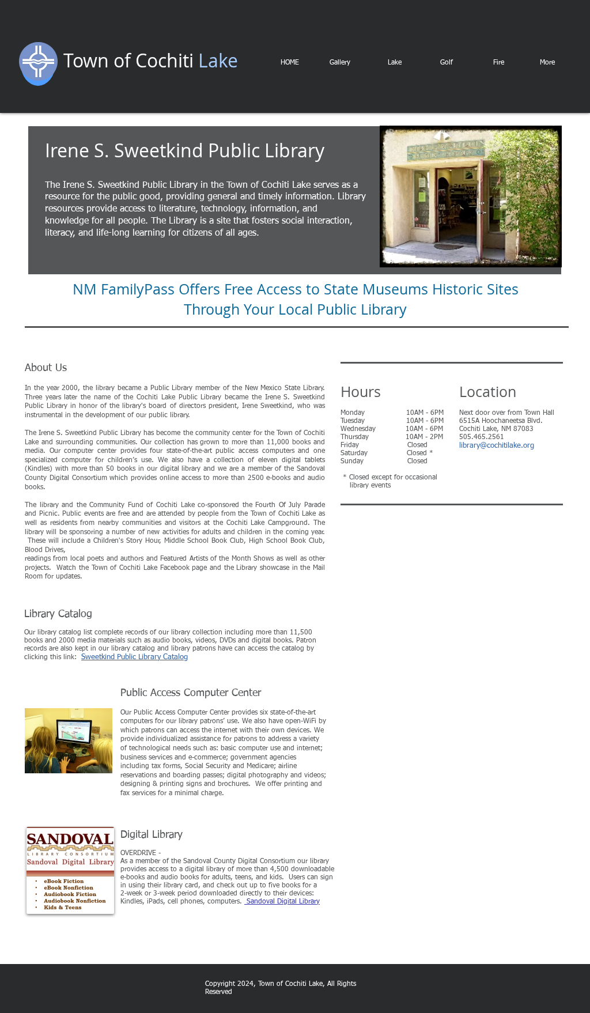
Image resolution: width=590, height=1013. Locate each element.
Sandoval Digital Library (282, 901)
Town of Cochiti (128, 60)
